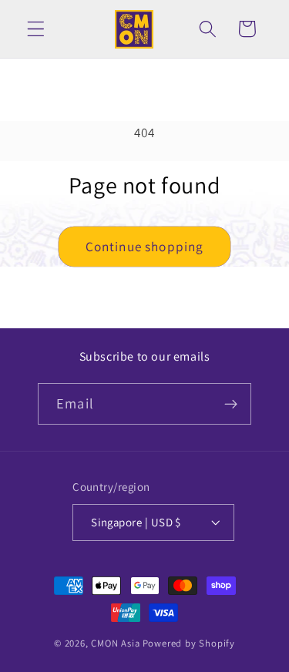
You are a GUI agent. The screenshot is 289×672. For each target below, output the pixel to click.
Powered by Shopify (189, 643)
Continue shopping (145, 246)
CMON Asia (115, 643)
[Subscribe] (230, 404)
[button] (35, 29)
